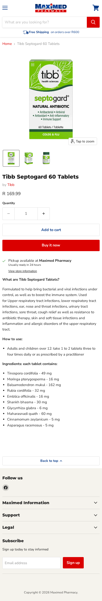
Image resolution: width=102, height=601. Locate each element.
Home (7, 44)
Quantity (8, 203)
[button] (11, 158)
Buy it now (51, 245)
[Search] (93, 22)
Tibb (10, 184)
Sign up (73, 562)
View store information (22, 271)
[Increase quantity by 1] (44, 213)
